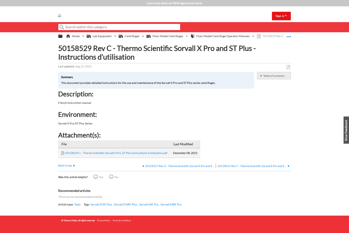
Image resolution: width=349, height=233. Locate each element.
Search (61, 27)
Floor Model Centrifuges (168, 36)
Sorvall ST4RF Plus (125, 204)
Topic (77, 204)
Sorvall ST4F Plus (101, 204)
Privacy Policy (103, 220)
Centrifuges (132, 36)
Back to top (65, 165)
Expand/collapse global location (288, 35)
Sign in (280, 15)
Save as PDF (288, 67)
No (116, 177)
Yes (101, 177)
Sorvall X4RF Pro (171, 204)
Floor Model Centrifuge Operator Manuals (223, 36)
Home (75, 36)
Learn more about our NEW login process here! (174, 3)
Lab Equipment (102, 36)
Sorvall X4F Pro (149, 204)
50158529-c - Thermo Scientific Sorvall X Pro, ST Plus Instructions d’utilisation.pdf (116, 153)
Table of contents (273, 75)
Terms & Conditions (122, 220)
